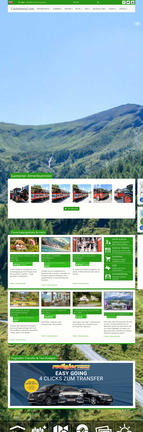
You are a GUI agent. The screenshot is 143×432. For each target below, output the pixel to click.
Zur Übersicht (72, 209)
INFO (87, 9)
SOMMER (57, 9)
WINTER (68, 9)
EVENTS (112, 9)
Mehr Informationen (18, 283)
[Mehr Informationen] (24, 244)
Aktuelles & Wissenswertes (33, 2)
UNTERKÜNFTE (43, 9)
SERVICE (123, 9)
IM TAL (78, 9)
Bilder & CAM (99, 9)
